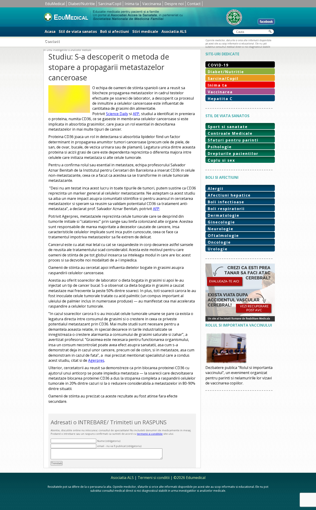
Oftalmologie (223, 235)
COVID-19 (218, 65)
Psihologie (220, 146)
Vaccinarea (151, 3)
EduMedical (55, 3)
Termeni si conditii (154, 477)
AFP (136, 113)
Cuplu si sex (221, 160)
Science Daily (117, 113)
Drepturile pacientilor (233, 153)
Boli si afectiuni (114, 31)
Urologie (218, 249)
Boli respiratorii (226, 208)
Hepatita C (220, 98)
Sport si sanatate (228, 126)
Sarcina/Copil (109, 3)
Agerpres (96, 360)
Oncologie (219, 242)
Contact (194, 3)
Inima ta (132, 3)
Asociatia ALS (173, 31)
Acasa (50, 31)
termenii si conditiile (150, 433)
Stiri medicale (145, 31)
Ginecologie (221, 222)
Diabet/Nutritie (81, 3)
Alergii (215, 188)
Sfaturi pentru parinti (233, 140)
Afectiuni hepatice (229, 195)
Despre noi (174, 3)
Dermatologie (223, 215)
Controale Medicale (230, 133)
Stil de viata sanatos (78, 31)
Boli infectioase (226, 202)
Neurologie (220, 228)
